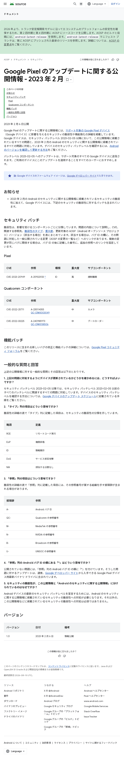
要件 (6, 695)
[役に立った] (112, 59)
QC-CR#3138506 (39, 324)
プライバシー (75, 743)
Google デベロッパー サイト (82, 175)
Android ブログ (52, 701)
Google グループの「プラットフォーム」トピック (61, 712)
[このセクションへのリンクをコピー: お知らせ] (22, 192)
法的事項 (46, 743)
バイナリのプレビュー (15, 706)
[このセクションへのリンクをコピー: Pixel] (14, 256)
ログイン (115, 3)
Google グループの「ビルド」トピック (61, 720)
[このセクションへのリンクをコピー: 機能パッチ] (26, 341)
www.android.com (93, 701)
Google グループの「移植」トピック (61, 728)
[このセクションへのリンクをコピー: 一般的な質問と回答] (42, 365)
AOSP (6, 59)
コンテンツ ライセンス (58, 666)
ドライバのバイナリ (14, 716)
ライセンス (59, 743)
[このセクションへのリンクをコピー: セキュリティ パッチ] (43, 221)
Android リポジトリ (14, 690)
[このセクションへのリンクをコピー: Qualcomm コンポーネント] (46, 289)
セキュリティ (36, 59)
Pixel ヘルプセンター (94, 695)
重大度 (49, 231)
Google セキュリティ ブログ (58, 706)
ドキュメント (11, 14)
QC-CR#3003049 (40, 312)
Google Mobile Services (96, 706)
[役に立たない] (117, 59)
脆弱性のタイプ (34, 231)
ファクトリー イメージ (15, 711)
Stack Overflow (92, 711)
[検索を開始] (75, 4)
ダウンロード (10, 701)
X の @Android (51, 690)
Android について (13, 743)
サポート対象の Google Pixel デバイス (88, 130)
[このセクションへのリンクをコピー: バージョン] (26, 615)
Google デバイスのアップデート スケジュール (69, 396)
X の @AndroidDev (53, 695)
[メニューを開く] (5, 4)
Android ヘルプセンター (96, 690)
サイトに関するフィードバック (101, 743)
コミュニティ (32, 743)
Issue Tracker (90, 716)
